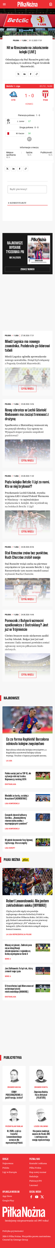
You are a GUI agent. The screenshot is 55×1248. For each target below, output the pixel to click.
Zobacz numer (27, 269)
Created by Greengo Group (15, 1239)
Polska (16, 40)
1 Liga (24, 40)
